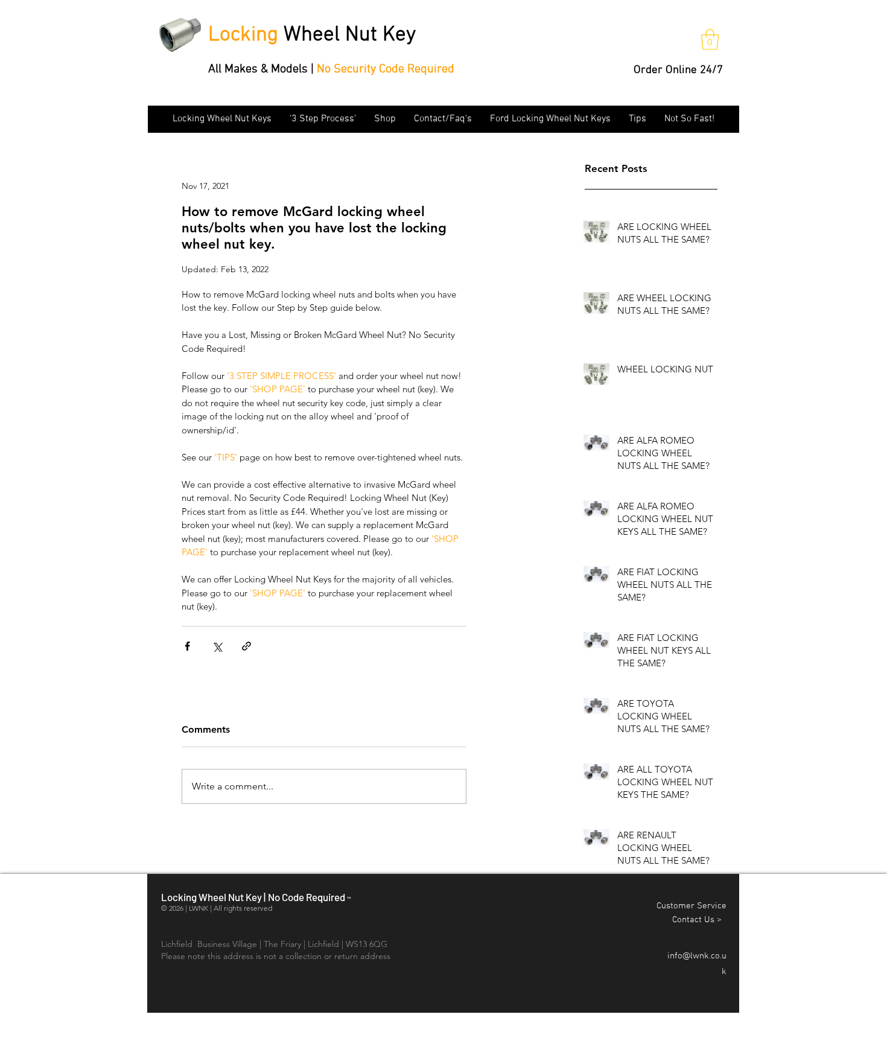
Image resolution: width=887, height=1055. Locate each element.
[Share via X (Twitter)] (217, 646)
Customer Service (691, 905)
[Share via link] (246, 646)
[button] (710, 39)
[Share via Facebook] (187, 646)
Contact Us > (699, 919)
